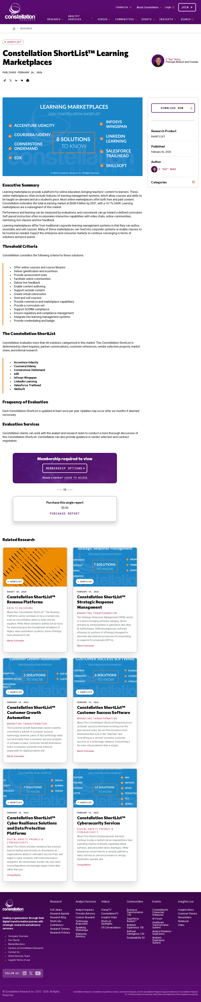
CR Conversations (111, 927)
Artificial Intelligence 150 (135, 932)
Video (181, 924)
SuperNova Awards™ (133, 920)
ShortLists (55, 921)
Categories (159, 182)
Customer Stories (187, 913)
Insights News (186, 909)
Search (186, 19)
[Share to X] (10, 80)
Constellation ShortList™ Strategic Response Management (101, 601)
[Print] (27, 80)
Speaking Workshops (82, 929)
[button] (4, 80)
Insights (166, 19)
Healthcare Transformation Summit (160, 925)
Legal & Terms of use (19, 960)
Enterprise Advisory (81, 935)
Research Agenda (59, 913)
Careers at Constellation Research (26, 948)
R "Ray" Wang (173, 59)
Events (147, 19)
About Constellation (147, 7)
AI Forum (157, 918)
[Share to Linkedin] (16, 80)
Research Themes (60, 928)
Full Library (56, 909)
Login (168, 7)
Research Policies (60, 932)
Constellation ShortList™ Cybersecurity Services (101, 820)
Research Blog (58, 917)
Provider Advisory (85, 913)
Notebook (183, 921)
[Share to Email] (22, 80)
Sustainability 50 (136, 937)
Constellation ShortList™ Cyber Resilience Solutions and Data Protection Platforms (32, 825)
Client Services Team (19, 956)
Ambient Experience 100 (135, 926)
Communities (124, 19)
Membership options (64, 468)
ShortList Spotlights (106, 922)
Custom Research (85, 917)
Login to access (75, 477)
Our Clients (14, 940)
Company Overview (18, 936)
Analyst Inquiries (85, 909)
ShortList (14, 41)
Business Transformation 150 (135, 912)
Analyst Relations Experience (161, 932)
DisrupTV (106, 909)
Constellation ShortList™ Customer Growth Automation (31, 712)
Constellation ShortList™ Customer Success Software (103, 710)
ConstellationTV (109, 913)
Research (54, 19)
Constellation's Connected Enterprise (160, 912)
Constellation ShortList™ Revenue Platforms (31, 599)
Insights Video (109, 917)
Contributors (56, 924)
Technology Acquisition (82, 922)
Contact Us (122, 7)
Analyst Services (74, 18)
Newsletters (184, 917)
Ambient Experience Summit (158, 940)
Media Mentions (16, 944)
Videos (103, 19)
